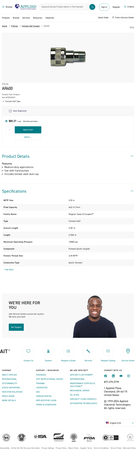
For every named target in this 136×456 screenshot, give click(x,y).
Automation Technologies (83, 403)
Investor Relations (12, 392)
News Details (9, 400)
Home (4, 26)
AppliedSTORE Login (46, 400)
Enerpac (5, 84)
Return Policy (73, 448)
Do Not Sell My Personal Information (25, 448)
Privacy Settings (47, 448)
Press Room (8, 396)
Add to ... (28, 137)
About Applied (9, 375)
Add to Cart (28, 129)
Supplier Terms (86, 448)
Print (132, 27)
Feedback (41, 375)
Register (116, 7)
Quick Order (103, 17)
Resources (37, 18)
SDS (38, 392)
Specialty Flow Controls (83, 399)
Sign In (104, 7)
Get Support (16, 327)
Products (6, 18)
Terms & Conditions (46, 404)
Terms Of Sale (116, 448)
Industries (49, 18)
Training (40, 383)
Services (26, 18)
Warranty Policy (129, 448)
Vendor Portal (44, 396)
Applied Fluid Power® (81, 375)
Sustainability (9, 383)
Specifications (14, 191)
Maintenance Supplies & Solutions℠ (82, 385)
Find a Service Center (124, 17)
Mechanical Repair (79, 390)
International (9, 379)
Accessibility (5, 448)
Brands (16, 18)
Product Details (15, 156)
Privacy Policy (61, 448)
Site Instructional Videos (49, 379)
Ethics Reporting (11, 387)
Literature (42, 387)
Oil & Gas (74, 395)
